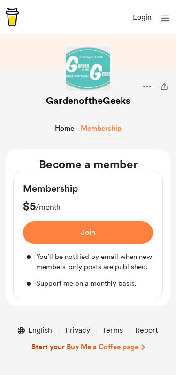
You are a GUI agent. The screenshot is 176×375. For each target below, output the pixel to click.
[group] (88, 235)
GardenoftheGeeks (88, 100)
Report (146, 330)
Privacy (77, 330)
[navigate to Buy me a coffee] (12, 17)
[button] (164, 18)
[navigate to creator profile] (88, 68)
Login (142, 17)
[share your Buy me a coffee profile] (164, 86)
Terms (112, 330)
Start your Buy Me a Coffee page (84, 347)
